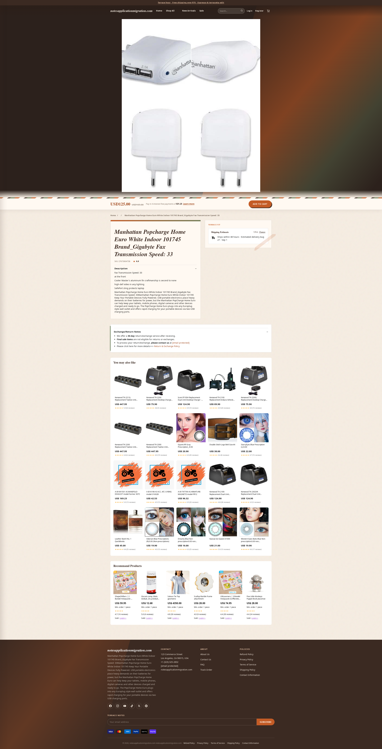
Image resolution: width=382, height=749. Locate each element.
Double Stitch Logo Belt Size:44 (222, 444)
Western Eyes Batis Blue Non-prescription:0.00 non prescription (253, 540)
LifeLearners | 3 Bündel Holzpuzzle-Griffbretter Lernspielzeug (230, 597)
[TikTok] (132, 706)
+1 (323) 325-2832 (169, 662)
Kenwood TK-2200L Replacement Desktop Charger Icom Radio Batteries (254, 398)
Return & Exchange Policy (167, 346)
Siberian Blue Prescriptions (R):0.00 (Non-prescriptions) (157, 540)
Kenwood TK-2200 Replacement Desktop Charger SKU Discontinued (159, 398)
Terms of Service (248, 664)
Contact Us (205, 659)
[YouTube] (125, 706)
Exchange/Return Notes (127, 331)
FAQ (202, 664)
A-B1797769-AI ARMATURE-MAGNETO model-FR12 (189, 493)
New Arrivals (188, 10)
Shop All (170, 10)
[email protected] (181, 342)
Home (159, 10)
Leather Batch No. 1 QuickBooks (123, 540)
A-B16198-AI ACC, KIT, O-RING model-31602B (159, 493)
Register (259, 11)
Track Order (206, 669)
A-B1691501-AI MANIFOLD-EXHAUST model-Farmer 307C (127, 493)
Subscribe (265, 722)
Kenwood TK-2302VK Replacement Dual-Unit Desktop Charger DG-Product (253, 493)
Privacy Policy (246, 659)
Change (262, 232)
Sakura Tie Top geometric (174, 597)
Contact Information (250, 675)
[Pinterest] (146, 706)
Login (249, 11)
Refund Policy (246, 654)
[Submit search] (241, 11)
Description (121, 268)
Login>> (123, 618)
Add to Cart (260, 204)
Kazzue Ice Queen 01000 (220, 539)
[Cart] (268, 11)
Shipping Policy (247, 669)
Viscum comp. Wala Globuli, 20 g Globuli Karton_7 (149, 597)
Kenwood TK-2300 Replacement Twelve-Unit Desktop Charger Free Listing (158, 446)
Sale (202, 10)
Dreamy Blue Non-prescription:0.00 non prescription (186, 540)
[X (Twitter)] (139, 706)
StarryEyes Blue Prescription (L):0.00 (253, 445)
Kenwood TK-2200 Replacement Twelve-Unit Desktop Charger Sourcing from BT (126, 446)
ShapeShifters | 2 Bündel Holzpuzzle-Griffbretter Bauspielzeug (123, 597)
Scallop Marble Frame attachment (203, 597)
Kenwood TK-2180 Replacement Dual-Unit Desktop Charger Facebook (221, 493)
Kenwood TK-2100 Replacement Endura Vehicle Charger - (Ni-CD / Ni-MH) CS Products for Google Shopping (222, 398)
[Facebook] (110, 706)
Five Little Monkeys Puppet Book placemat (256, 597)
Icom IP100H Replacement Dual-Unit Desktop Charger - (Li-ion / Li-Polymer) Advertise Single (190, 398)
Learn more (188, 203)
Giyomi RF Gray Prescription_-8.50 (185, 445)
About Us (205, 654)
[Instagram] (118, 706)
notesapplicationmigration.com (131, 10)
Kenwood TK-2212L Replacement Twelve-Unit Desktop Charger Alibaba (125, 398)
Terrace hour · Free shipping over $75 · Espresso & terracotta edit (191, 2)
